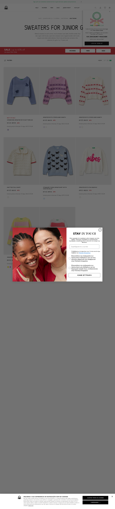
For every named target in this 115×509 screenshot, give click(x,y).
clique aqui (30, 505)
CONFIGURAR (94, 502)
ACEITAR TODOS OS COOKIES (95, 497)
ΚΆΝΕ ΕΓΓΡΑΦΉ (84, 275)
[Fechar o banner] (112, 496)
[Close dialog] (100, 229)
